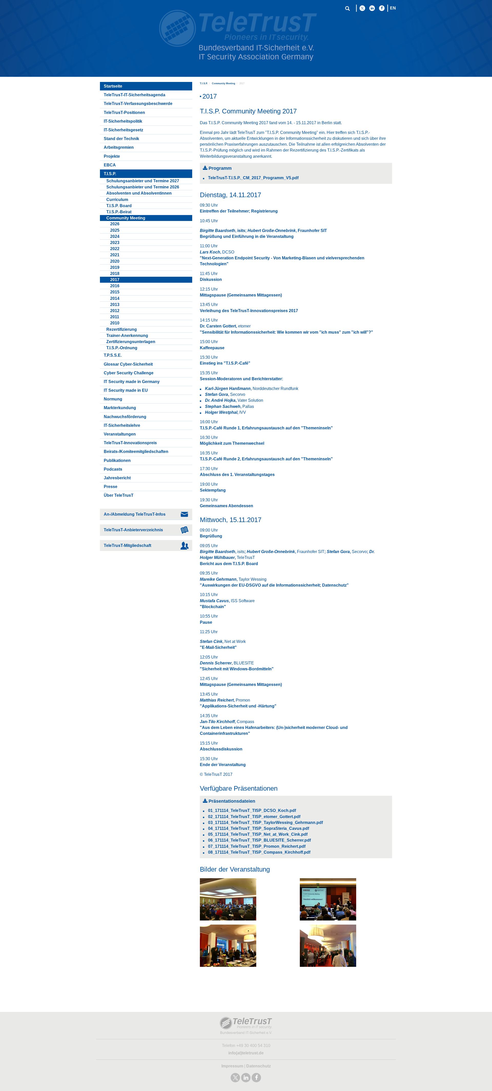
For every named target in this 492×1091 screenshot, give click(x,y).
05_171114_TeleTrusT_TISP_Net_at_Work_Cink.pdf (258, 834)
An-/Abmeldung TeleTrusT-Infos (135, 514)
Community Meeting (223, 83)
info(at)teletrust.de (246, 1053)
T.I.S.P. (204, 83)
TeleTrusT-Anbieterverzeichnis (133, 530)
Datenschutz (258, 1066)
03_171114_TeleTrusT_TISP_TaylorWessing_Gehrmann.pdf (265, 822)
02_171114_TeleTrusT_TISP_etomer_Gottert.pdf (254, 816)
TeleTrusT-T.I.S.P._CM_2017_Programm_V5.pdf (253, 178)
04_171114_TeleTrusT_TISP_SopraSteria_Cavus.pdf (258, 828)
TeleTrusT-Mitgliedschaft (127, 545)
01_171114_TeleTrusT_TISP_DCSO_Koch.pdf (252, 810)
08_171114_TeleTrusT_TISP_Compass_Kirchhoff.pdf (259, 852)
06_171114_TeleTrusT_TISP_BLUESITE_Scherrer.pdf (259, 840)
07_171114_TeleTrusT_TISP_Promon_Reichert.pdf (256, 846)
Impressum (232, 1066)
